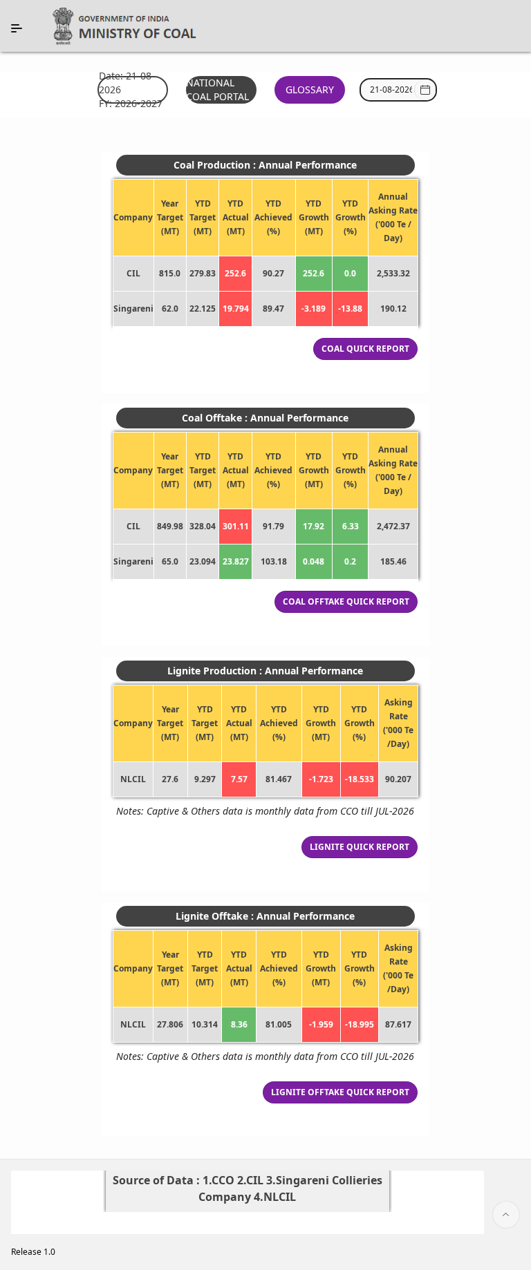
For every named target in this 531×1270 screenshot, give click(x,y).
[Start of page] (506, 1215)
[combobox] (391, 89)
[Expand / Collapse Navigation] (17, 28)
